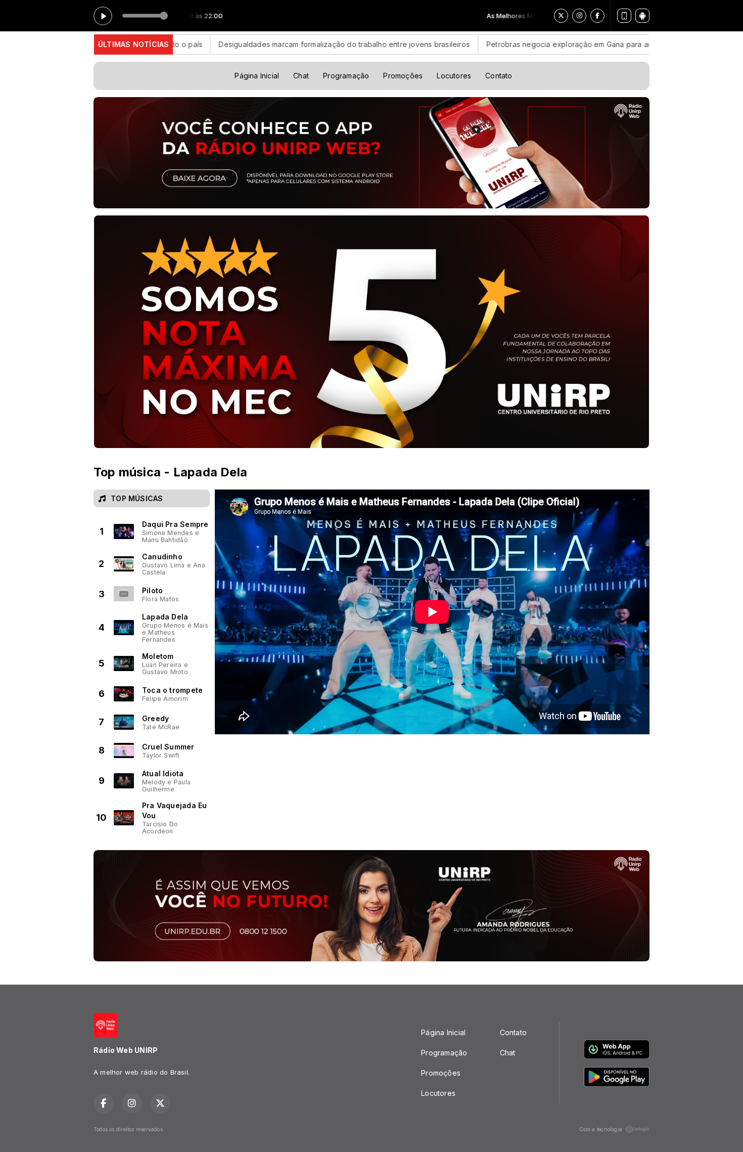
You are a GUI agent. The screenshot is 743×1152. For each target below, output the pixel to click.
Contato (498, 75)
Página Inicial (257, 75)
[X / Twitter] (561, 16)
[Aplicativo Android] (642, 16)
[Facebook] (597, 16)
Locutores (454, 75)
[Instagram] (579, 16)
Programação (346, 75)
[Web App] (624, 16)
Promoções (403, 75)
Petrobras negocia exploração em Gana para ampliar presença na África (527, 44)
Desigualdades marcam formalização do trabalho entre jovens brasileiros (260, 44)
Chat (301, 75)
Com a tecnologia (600, 1129)
